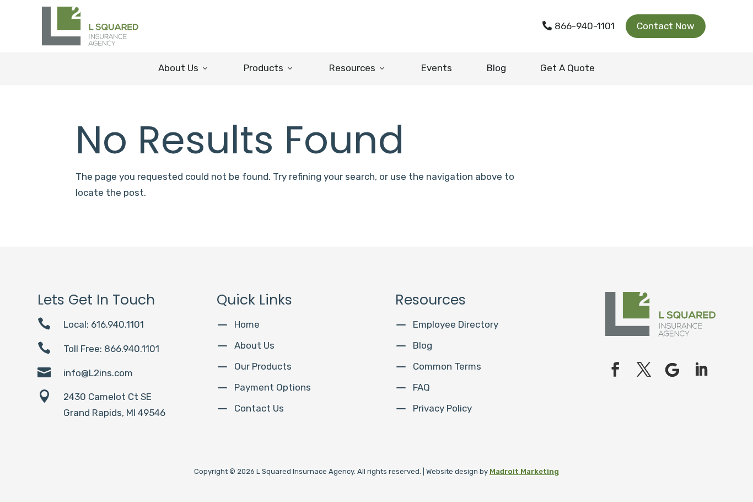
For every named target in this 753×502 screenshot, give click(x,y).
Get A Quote (567, 67)
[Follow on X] (644, 369)
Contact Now (666, 25)
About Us (183, 67)
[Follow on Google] (672, 369)
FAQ (421, 387)
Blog (496, 67)
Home (247, 324)
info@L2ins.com (98, 372)
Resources (357, 67)
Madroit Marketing (524, 471)
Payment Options (272, 387)
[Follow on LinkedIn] (701, 369)
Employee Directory (455, 324)
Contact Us (259, 408)
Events (436, 67)
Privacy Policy (442, 408)
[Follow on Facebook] (615, 369)
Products (269, 67)
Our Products (263, 366)
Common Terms (447, 366)
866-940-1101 (578, 25)
